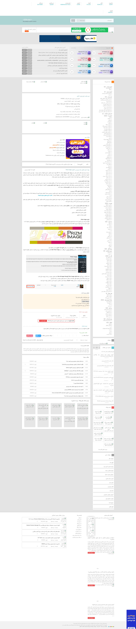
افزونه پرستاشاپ (108, 218)
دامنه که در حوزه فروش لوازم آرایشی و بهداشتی (57, 65)
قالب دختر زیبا (56, 419)
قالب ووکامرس (108, 286)
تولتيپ (110, 233)
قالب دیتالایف (108, 279)
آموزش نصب (108, 301)
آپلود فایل (111, 507)
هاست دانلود (82, 626)
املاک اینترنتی (108, 136)
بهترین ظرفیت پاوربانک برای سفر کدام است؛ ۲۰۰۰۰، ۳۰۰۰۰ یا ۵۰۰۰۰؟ (53, 52)
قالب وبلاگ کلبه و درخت (70, 421)
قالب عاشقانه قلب (30, 419)
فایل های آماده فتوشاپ (107, 328)
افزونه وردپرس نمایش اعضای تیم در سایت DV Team (49, 538)
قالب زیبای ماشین (56, 407)
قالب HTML (108, 263)
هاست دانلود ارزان (109, 499)
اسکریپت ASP (108, 124)
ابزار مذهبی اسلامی (107, 108)
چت (110, 195)
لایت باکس (109, 240)
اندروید (109, 253)
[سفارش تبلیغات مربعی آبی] (44, 81)
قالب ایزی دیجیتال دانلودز (106, 273)
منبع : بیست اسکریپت (55, 315)
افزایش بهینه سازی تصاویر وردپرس (82, 348)
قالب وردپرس (108, 285)
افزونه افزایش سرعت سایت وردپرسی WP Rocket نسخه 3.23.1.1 (103, 372)
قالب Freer (109, 261)
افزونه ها (80, 164)
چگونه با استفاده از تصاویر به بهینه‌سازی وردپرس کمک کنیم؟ (72, 364)
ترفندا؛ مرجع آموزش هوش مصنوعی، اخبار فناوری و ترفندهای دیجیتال (52, 55)
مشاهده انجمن (25, 47)
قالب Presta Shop (108, 266)
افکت (110, 226)
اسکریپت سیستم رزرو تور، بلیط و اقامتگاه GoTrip (104, 396)
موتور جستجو (108, 183)
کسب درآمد (109, 198)
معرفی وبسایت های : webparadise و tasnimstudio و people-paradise (52, 60)
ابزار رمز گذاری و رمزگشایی (106, 99)
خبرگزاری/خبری (108, 152)
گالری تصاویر (108, 201)
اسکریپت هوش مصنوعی (106, 132)
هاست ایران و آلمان (61, 142)
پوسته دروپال (108, 289)
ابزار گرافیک (108, 312)
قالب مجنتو (109, 281)
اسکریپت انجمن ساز (63, 50)
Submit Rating (85, 301)
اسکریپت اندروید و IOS (107, 126)
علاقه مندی (109, 164)
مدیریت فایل (108, 177)
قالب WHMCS (108, 269)
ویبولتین (109, 288)
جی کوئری (110, 221)
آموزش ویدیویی (109, 91)
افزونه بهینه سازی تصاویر (63, 348)
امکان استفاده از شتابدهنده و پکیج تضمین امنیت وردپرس (68, 114)
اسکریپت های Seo (107, 129)
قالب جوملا (109, 278)
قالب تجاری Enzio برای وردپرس (107, 360)
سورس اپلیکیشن (109, 250)
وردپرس (109, 305)
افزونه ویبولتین (108, 216)
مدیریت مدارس (108, 179)
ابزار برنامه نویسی (107, 309)
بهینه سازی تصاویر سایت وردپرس (80, 350)
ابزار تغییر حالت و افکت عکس (105, 98)
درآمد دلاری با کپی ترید (108, 466)
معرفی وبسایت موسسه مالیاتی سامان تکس (58, 58)
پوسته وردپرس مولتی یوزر (106, 291)
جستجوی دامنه (108, 146)
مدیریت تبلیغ (108, 173)
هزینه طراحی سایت (109, 470)
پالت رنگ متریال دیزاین (77, 535)
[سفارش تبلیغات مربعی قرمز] (30, 81)
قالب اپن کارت (108, 272)
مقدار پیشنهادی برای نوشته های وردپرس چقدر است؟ (73, 395)
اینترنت (109, 94)
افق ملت (111, 462)
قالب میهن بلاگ (108, 297)
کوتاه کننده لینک (108, 199)
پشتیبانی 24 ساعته (61, 153)
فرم (110, 239)
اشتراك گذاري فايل (107, 133)
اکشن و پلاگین (108, 325)
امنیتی (110, 137)
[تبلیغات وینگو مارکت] (103, 343)
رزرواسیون (109, 160)
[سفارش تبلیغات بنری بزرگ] (84, 81)
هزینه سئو (111, 458)
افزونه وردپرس (27, 170)
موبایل (110, 245)
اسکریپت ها (110, 115)
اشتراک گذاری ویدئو (107, 134)
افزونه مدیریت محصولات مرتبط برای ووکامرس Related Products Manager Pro (43, 525)
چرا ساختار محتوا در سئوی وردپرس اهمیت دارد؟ (74, 361)
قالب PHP (109, 264)
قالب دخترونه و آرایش (69, 407)
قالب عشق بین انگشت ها (82, 408)
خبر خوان (109, 149)
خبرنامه (109, 151)
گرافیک (110, 322)
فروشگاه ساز (108, 167)
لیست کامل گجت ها (103, 449)
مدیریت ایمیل (108, 171)
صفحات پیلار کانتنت (63, 68)
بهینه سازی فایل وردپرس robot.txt (77, 380)
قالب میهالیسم (108, 282)
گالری (110, 246)
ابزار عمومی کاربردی (107, 104)
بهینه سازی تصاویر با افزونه (41, 348)
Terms (101, 623)
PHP (110, 89)
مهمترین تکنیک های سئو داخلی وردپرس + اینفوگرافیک (73, 370)
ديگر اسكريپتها (108, 158)
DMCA (92, 623)
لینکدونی (109, 168)
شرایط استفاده (78, 533)
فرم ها (109, 165)
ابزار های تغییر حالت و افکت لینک (105, 110)
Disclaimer (105, 623)
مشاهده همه (73, 48)
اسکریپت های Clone (107, 127)
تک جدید (111, 491)
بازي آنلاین (109, 140)
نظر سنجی (109, 185)
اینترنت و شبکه (108, 313)
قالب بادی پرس (108, 276)
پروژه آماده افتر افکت (107, 320)
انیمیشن (109, 229)
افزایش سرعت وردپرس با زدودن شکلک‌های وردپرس (73, 389)
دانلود (84, 315)
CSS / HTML (108, 88)
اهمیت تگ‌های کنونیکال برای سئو (60, 71)
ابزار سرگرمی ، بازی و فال (106, 102)
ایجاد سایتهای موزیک (107, 139)
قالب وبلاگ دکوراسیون (82, 419)
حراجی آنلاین (108, 148)
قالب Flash (109, 260)
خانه (87, 164)
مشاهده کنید (90, 552)
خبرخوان (109, 236)
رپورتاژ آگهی (110, 248)
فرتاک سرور (87, 137)
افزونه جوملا (108, 209)
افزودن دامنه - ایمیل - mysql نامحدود (72, 101)
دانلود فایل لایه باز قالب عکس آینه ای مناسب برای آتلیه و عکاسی (46, 531)
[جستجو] (73, 20)
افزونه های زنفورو (107, 212)
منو (110, 243)
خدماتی (109, 154)
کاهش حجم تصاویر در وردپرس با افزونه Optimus (74, 367)
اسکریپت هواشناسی (107, 130)
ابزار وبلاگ (79, 523)
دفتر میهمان (109, 157)
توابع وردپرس (78, 529)
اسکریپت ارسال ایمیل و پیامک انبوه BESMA (51, 544)
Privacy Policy (97, 623)
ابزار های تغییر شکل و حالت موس (105, 111)
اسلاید (110, 223)
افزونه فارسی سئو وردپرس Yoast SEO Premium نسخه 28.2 (103, 378)
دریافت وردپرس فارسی (76, 537)
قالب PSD (109, 267)
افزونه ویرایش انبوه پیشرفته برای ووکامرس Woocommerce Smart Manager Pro (103, 355)
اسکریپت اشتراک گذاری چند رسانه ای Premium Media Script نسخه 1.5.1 (44, 519)
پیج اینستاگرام (30, 335)
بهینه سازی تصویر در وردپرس (45, 350)
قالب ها (110, 255)
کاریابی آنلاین (108, 196)
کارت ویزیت (109, 334)
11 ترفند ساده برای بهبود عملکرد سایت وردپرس (74, 386)
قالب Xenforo (108, 270)
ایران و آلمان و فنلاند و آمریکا (59, 150)
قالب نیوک (109, 283)
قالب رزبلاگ (108, 296)
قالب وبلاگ (110, 293)
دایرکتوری (109, 155)
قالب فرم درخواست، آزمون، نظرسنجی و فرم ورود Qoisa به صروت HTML (103, 390)
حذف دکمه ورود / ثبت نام (62, 73)
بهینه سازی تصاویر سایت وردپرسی (67, 350)
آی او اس (109, 252)
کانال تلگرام (38, 335)
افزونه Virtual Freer (107, 206)
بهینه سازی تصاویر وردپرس (56, 350)
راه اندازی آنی (77, 109)
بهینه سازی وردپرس (36, 350)
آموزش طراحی (109, 86)
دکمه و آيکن (109, 237)
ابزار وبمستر (110, 96)
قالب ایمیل (109, 275)
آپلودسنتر (109, 121)
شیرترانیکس (108, 219)
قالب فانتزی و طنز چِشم (43, 408)
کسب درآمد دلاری (109, 478)
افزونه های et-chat (107, 210)
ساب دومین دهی (108, 161)
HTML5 (109, 118)
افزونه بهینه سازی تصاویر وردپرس (52, 348)
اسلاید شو (109, 224)
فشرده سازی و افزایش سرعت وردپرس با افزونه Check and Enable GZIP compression (67, 392)
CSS (110, 117)
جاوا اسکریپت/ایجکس (107, 145)
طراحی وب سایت (104, 626)
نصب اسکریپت (78, 531)
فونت (110, 329)
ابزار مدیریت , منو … (107, 107)
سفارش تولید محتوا (109, 474)
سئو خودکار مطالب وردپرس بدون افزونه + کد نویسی (73, 373)
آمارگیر (109, 120)
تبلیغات (79, 517)
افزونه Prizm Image (72, 348)
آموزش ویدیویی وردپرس (106, 93)
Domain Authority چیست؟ (78, 383)
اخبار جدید (111, 482)
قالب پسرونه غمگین (43, 419)
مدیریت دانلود (108, 174)
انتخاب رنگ (109, 227)
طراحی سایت (108, 315)
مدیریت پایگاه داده (107, 180)
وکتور (110, 332)
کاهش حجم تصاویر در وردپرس (76, 351)
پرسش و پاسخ (108, 192)
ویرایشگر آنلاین (108, 189)
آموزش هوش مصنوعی (108, 495)
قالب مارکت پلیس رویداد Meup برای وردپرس (105, 365)
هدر (110, 331)
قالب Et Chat (108, 258)
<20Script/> (27, 20)
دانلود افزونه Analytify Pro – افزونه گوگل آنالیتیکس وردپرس (103, 384)
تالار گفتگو (109, 142)
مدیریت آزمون (108, 170)
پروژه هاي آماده (109, 318)
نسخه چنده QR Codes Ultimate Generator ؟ (57, 63)
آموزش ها (109, 302)
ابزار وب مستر (108, 310)
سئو (110, 304)
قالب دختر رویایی (29, 407)
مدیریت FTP (108, 316)
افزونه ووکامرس (108, 215)
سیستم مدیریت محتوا (107, 162)
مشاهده (26, 31)
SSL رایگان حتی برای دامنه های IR (72, 106)
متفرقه (109, 242)
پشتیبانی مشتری (108, 193)
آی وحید (98, 626)
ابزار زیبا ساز (108, 101)
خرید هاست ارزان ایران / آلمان (83, 96)
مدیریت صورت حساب (107, 176)
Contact (89, 623)
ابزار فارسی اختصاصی (107, 105)
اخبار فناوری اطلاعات (108, 113)
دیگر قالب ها (108, 257)
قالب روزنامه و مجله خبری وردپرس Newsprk (105, 400)
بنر (110, 326)
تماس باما (79, 521)
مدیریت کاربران (108, 182)
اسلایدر (109, 123)
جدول (110, 234)
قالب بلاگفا (109, 294)
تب (110, 230)
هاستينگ (109, 186)
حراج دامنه (111, 503)
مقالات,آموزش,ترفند (108, 299)
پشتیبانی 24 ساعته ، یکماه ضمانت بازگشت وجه (70, 111)
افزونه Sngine (108, 204)
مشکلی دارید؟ (73, 315)
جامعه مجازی (108, 143)
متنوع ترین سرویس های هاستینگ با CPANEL (70, 98)
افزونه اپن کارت (108, 207)
